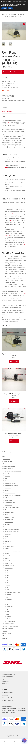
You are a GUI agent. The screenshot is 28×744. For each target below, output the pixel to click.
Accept (4, 8)
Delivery (6, 695)
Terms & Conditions (8, 698)
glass (11, 220)
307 (8, 122)
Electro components (11, 14)
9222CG (6, 100)
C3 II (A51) (9, 599)
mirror (24, 244)
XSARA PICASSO (11, 621)
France (23, 708)
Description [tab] (4, 107)
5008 (8, 589)
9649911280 (16, 100)
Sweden (8, 712)
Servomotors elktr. (9, 546)
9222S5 (10, 100)
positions (7, 235)
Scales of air (8, 541)
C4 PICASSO (10, 606)
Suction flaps (8, 556)
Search (14, 741)
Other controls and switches (12, 529)
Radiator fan (8, 534)
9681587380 (22, 100)
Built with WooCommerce (16, 736)
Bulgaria (4, 708)
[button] (24, 24)
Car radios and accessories (11, 485)
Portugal (18, 710)
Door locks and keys (10, 493)
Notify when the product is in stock (12, 72)
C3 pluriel (9, 602)
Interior (5, 631)
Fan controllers (8, 505)
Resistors (7, 539)
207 (7, 573)
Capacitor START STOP (10, 483)
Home (4, 14)
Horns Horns (8, 514)
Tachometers (8, 560)
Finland (18, 708)
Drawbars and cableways (9, 466)
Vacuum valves (8, 563)
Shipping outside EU (9, 700)
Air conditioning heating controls (13, 471)
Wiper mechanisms (9, 623)
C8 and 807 (9, 616)
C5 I (7, 609)
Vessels (5, 638)
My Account (4, 741)
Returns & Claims (8, 692)
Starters (7, 553)
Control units (8, 488)
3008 (8, 575)
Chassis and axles (7, 461)
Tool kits (5, 636)
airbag (11, 213)
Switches (7, 558)
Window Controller (9, 565)
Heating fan (8, 510)
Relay (6, 536)
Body (4, 456)
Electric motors (8, 500)
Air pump (7, 473)
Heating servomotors (10, 512)
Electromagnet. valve (10, 502)
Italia (13, 710)
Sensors (7, 543)
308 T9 (8, 585)
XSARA (8, 619)
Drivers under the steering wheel (13, 495)
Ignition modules (9, 519)
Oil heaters (7, 524)
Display (7, 490)
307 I (8, 97)
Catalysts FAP (6, 459)
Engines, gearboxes (8, 628)
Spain (3, 712)
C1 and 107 (9, 594)
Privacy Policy (5, 736)
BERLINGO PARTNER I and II (13, 592)
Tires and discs (7, 633)
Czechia (9, 708)
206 (7, 570)
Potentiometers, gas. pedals (12, 531)
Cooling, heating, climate (9, 464)
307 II (3, 16)
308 (7, 582)
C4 (7, 604)
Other (6, 167)
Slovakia (13, 712)
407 (7, 587)
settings (16, 5)
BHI (6, 478)
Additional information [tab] (7, 111)
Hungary (9, 710)
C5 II (8, 611)
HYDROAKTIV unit (9, 517)
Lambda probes (9, 522)
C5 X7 (8, 614)
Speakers (7, 548)
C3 (7, 597)
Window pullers (20, 14)
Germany (4, 710)
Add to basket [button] (14, 361)
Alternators (7, 476)
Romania (23, 710)
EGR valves (7, 497)
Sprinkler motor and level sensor (13, 551)
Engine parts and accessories (10, 626)
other (6, 526)
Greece (14, 708)
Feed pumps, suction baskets (12, 507)
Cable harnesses (9, 481)
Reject (10, 8)
